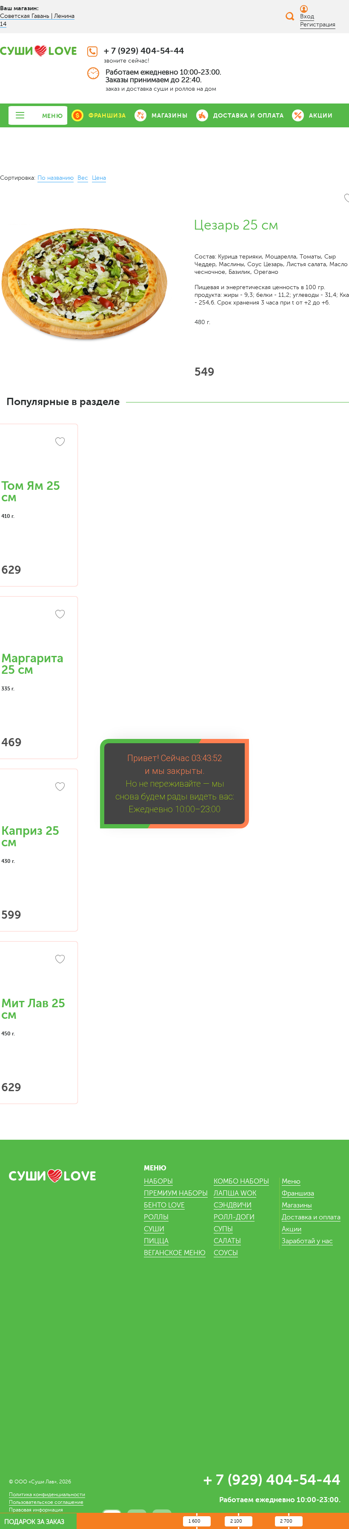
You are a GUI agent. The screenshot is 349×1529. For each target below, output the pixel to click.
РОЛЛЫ (156, 1217)
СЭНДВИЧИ (233, 1205)
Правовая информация (36, 1510)
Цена (99, 178)
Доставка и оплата (311, 1217)
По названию (55, 178)
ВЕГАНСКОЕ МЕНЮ (175, 1253)
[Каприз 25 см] (34, 801)
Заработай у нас (307, 1241)
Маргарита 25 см (32, 664)
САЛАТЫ (227, 1241)
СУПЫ (223, 1229)
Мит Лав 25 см (33, 1009)
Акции (291, 1229)
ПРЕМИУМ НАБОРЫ (176, 1193)
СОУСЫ (226, 1253)
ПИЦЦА (156, 1241)
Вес (82, 178)
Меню (291, 1181)
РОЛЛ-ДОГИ (234, 1217)
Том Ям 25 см (30, 491)
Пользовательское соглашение (46, 1502)
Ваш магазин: (19, 8)
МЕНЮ (52, 115)
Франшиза (298, 1193)
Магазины (297, 1205)
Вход (307, 16)
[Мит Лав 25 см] (34, 973)
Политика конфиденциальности (47, 1494)
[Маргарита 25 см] (34, 628)
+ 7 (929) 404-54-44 (144, 51)
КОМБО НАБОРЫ (241, 1181)
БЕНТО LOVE (164, 1205)
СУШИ (154, 1229)
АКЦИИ (320, 115)
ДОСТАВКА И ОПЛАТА (248, 115)
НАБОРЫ (158, 1181)
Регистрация (317, 24)
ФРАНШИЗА (107, 115)
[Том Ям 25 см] (34, 456)
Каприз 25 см (30, 836)
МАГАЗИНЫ (169, 115)
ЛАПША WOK (235, 1193)
